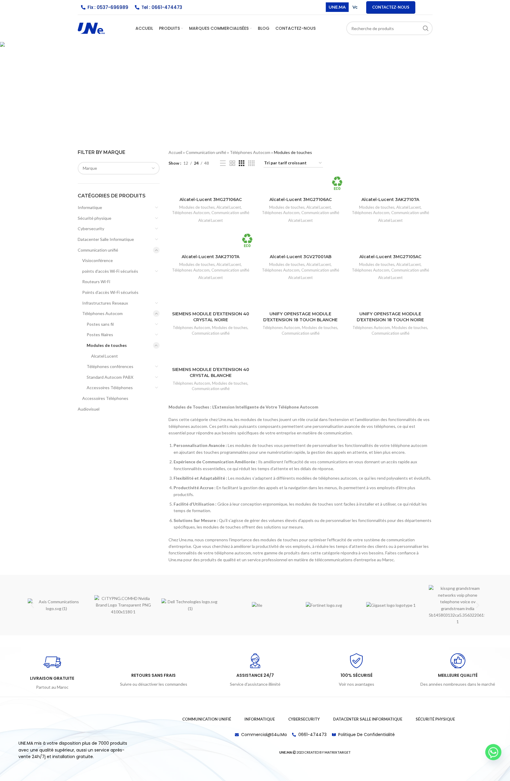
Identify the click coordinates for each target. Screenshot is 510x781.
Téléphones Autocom (102, 313)
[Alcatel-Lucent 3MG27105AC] (390, 242)
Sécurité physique (94, 218)
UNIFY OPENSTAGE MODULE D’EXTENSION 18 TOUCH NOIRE (390, 316)
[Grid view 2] (232, 163)
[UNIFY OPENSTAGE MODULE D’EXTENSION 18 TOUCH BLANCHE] (300, 299)
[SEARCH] (426, 28)
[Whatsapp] (493, 752)
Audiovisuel (88, 408)
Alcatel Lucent (104, 355)
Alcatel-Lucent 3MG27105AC (390, 256)
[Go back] (141, 72)
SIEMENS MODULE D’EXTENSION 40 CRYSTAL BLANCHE (210, 372)
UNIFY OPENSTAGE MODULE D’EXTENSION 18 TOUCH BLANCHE (300, 316)
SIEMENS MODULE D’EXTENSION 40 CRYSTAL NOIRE (210, 316)
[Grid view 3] (241, 163)
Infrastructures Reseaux (105, 302)
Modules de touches (107, 345)
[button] (32, 605)
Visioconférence (97, 260)
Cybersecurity (91, 228)
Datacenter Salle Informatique (106, 239)
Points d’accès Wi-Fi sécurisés (110, 292)
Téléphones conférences (110, 366)
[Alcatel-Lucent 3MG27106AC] (210, 185)
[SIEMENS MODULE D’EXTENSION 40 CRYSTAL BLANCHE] (210, 355)
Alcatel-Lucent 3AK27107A (390, 199)
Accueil (175, 152)
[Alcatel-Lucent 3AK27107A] (390, 185)
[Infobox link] (52, 672)
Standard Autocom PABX (110, 377)
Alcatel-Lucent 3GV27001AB (300, 256)
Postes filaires (100, 334)
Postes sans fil (100, 324)
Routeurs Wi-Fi (96, 281)
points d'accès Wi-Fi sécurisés (110, 271)
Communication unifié (98, 249)
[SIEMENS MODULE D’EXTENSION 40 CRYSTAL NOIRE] (210, 299)
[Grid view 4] (251, 163)
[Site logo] (91, 27)
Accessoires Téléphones (110, 387)
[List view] (223, 163)
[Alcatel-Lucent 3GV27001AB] (300, 242)
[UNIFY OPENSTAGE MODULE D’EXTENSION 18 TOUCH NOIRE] (390, 299)
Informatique (90, 207)
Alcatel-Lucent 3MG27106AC (211, 199)
